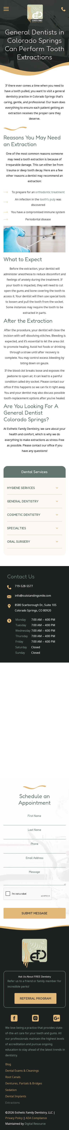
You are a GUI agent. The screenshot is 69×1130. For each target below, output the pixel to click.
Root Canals (13, 1077)
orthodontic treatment (50, 192)
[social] (35, 1018)
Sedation (11, 1090)
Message (34, 872)
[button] (34, 487)
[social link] (14, 1018)
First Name (34, 816)
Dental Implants (15, 1096)
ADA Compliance (36, 1118)
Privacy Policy (14, 1118)
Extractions (12, 1103)
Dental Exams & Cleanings (22, 1071)
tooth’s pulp (48, 199)
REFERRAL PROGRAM (35, 998)
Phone (34, 843)
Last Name (34, 830)
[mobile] (63, 8)
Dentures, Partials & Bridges (23, 1083)
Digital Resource (35, 1124)
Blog (8, 1064)
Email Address (34, 858)
